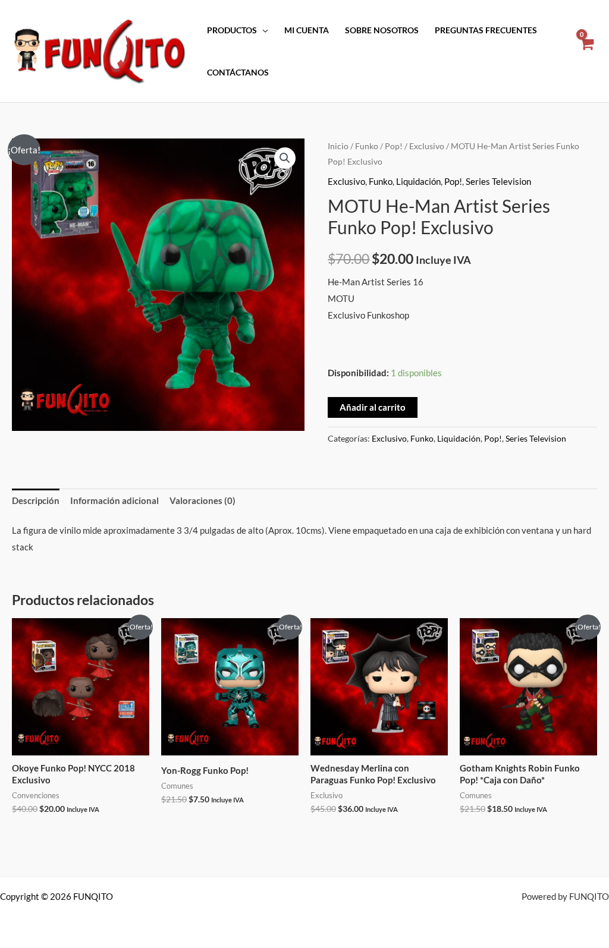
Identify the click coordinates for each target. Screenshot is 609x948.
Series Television (498, 181)
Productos (232, 30)
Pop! (394, 146)
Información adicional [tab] (114, 500)
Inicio (338, 146)
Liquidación (418, 181)
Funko (366, 146)
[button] (285, 158)
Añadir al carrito (373, 407)
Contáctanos (238, 72)
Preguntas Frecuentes (486, 30)
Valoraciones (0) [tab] (202, 500)
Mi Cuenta (306, 30)
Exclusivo (426, 146)
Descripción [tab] (35, 500)
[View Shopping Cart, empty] (586, 51)
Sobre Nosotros (382, 30)
